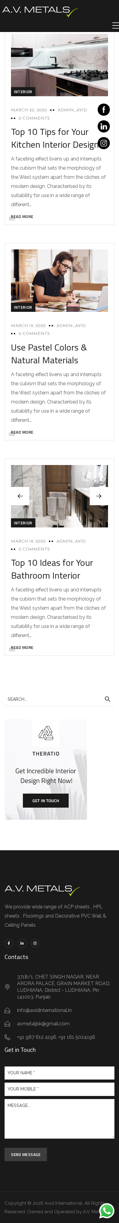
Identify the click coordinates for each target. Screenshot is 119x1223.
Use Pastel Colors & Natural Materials (49, 353)
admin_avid (72, 110)
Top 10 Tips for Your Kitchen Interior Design (55, 138)
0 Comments (34, 118)
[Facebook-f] (9, 943)
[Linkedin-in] (22, 943)
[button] (99, 496)
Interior (23, 92)
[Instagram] (35, 943)
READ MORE (22, 216)
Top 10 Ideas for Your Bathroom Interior (52, 568)
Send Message (26, 1154)
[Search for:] (59, 699)
